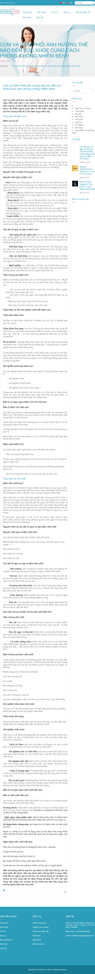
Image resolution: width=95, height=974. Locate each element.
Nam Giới (79, 117)
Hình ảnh (26, 17)
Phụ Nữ (78, 114)
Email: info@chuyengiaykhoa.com (80, 936)
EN (71, 3)
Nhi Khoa (79, 119)
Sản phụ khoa (38, 944)
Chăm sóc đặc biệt (41, 931)
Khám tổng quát (39, 923)
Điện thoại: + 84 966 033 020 (78, 931)
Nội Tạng (79, 128)
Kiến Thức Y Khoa (82, 108)
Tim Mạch (79, 125)
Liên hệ (39, 17)
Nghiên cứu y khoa (41, 927)
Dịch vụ (67, 12)
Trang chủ (27, 12)
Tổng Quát (79, 111)
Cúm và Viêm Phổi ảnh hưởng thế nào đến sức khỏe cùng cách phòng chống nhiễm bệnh (46, 66)
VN (63, 3)
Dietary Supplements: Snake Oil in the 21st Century (87, 170)
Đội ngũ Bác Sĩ (83, 12)
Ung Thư (78, 122)
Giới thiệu (41, 12)
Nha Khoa (37, 940)
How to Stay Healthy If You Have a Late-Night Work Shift (87, 185)
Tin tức (54, 12)
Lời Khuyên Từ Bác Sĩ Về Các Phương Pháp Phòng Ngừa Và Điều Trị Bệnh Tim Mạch (87, 152)
